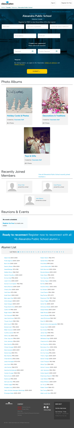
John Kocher (8, 367)
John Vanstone (45, 370)
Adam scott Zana (45, 393)
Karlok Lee (7, 379)
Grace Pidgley (45, 301)
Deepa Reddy (44, 309)
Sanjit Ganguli (8, 304)
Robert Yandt (44, 387)
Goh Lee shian (8, 382)
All (18, 252)
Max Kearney (8, 356)
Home (3, 7)
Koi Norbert (44, 289)
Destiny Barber (8, 266)
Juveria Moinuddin (46, 266)
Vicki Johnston (8, 341)
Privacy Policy (19, 64)
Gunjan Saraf (44, 327)
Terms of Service (50, 63)
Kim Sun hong (45, 353)
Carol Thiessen (45, 361)
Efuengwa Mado (9, 393)
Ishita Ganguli (8, 301)
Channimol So (45, 341)
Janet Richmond (45, 318)
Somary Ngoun (45, 281)
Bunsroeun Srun (45, 347)
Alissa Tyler (21, 185)
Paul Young (44, 390)
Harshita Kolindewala (10, 370)
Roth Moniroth (45, 269)
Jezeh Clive (7, 281)
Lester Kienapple (9, 361)
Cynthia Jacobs (8, 333)
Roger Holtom (8, 312)
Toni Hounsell (8, 315)
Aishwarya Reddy (45, 307)
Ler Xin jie (43, 384)
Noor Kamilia (8, 344)
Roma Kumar (8, 376)
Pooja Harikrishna (9, 307)
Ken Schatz (44, 330)
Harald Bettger (8, 269)
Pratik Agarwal (8, 261)
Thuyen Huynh (8, 321)
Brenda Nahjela (45, 272)
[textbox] (49, 36)
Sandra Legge (8, 384)
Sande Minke (44, 261)
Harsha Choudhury (9, 275)
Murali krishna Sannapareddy (49, 324)
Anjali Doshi (7, 295)
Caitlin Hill (7, 309)
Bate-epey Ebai (8, 298)
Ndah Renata (44, 312)
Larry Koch (7, 364)
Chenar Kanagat (8, 347)
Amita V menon (45, 367)
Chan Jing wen (8, 338)
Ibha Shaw (43, 335)
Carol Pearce (57, 185)
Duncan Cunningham (10, 284)
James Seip (44, 333)
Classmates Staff (19, 119)
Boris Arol (7, 263)
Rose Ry (43, 321)
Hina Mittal (44, 263)
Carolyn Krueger (9, 373)
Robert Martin (44, 258)
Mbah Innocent (8, 330)
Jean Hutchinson (9, 318)
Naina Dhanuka (8, 286)
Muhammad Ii (8, 327)
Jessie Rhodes (45, 315)
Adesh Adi (7, 258)
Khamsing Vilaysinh (46, 376)
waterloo (14, 7)
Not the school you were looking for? (61, 11)
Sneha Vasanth (45, 373)
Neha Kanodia (8, 350)
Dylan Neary (44, 275)
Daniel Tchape (45, 358)
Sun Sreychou (44, 344)
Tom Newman (45, 278)
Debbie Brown (8, 272)
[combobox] (49, 36)
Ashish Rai (44, 304)
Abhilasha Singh (45, 338)
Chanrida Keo (8, 358)
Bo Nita (43, 284)
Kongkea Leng (8, 387)
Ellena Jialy (7, 335)
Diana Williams (45, 382)
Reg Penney (44, 295)
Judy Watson (39, 198)
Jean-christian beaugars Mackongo (14, 390)
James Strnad (44, 350)
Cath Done (7, 292)
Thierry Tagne (45, 356)
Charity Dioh (8, 289)
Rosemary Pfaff (45, 298)
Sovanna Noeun (45, 286)
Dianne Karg (7, 353)
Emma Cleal (7, 278)
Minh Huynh (7, 324)
